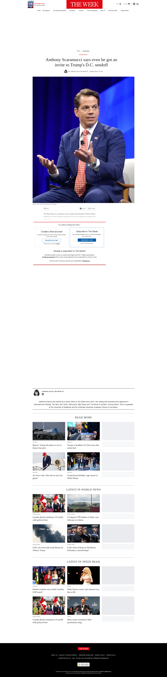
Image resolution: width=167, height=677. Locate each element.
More (102, 10)
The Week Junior (112, 10)
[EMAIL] (43, 394)
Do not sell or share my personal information (92, 658)
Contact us (86, 261)
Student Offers (125, 10)
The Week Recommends (59, 10)
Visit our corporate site (105, 671)
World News (86, 51)
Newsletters (72, 10)
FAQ (73, 658)
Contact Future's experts (68, 655)
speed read (83, 54)
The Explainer (46, 10)
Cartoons (81, 10)
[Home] (39, 10)
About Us (54, 655)
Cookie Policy (111, 655)
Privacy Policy (100, 655)
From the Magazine (92, 10)
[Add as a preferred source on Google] (83, 664)
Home (78, 51)
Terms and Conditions (86, 655)
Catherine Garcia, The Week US (79, 71)
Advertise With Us (65, 658)
